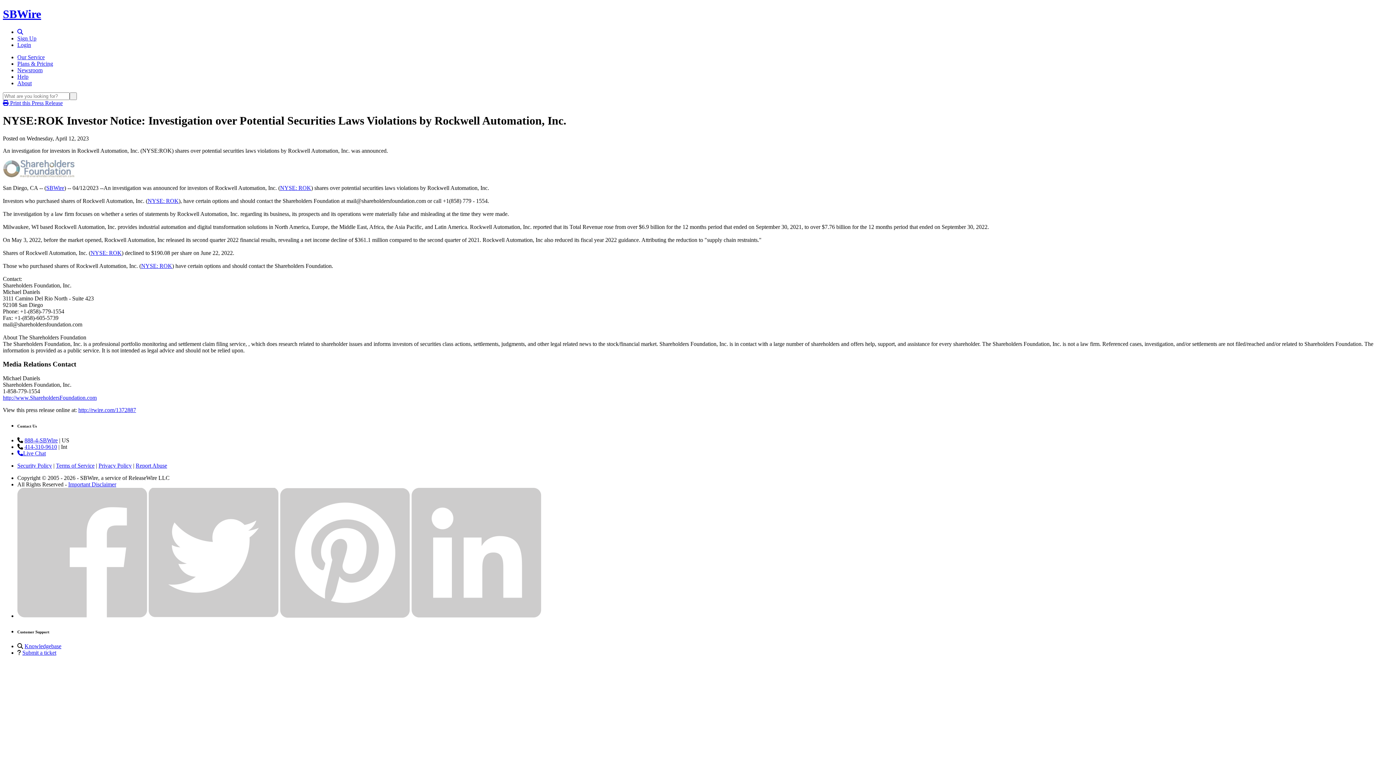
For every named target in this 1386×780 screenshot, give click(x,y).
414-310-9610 (41, 447)
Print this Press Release (36, 103)
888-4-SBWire (41, 440)
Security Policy (34, 466)
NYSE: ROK (295, 188)
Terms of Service (75, 466)
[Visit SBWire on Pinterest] (345, 616)
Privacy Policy (115, 466)
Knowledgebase (43, 646)
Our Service (31, 57)
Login (24, 45)
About (24, 83)
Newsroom (30, 70)
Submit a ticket (39, 653)
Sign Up (26, 38)
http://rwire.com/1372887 (107, 410)
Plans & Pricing (35, 64)
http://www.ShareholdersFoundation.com (50, 398)
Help (23, 77)
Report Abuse (151, 466)
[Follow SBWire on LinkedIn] (476, 616)
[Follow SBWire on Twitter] (214, 616)
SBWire (22, 14)
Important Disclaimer (92, 484)
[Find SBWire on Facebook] (82, 616)
